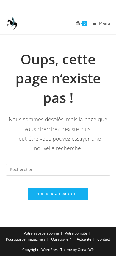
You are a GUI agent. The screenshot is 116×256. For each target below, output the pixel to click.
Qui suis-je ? (61, 239)
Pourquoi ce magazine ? (25, 239)
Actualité (84, 239)
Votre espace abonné (41, 233)
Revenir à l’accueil (58, 193)
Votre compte (76, 233)
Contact (103, 239)
